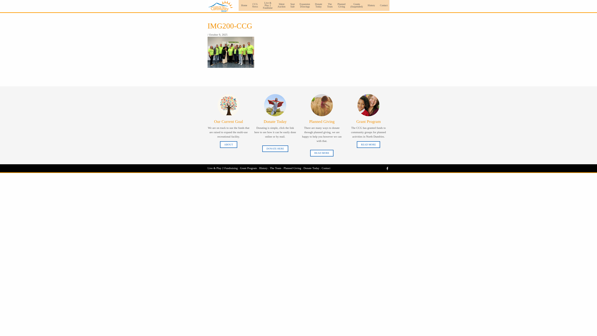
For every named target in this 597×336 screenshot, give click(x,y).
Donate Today (318, 5)
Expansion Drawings (305, 5)
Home (244, 5)
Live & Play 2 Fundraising (223, 168)
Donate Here (275, 148)
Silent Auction (281, 5)
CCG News (255, 5)
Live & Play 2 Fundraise (268, 5)
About (228, 144)
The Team (330, 5)
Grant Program (248, 168)
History (371, 5)
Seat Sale (292, 5)
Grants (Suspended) (356, 5)
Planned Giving (341, 5)
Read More (321, 153)
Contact (384, 5)
